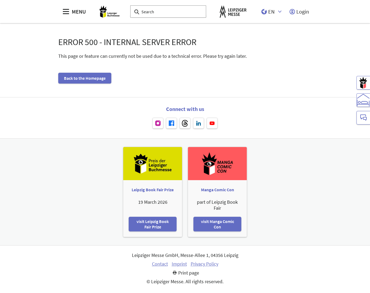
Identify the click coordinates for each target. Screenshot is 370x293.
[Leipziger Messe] (233, 11)
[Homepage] (109, 11)
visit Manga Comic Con (217, 224)
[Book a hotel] (363, 100)
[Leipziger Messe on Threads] (185, 123)
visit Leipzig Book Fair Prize (153, 224)
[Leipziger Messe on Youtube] (212, 123)
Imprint (179, 264)
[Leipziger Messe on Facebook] (171, 123)
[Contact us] (363, 118)
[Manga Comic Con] (363, 83)
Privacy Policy (204, 264)
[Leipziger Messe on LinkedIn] (198, 123)
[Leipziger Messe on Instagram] (157, 123)
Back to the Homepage (85, 78)
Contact (160, 264)
